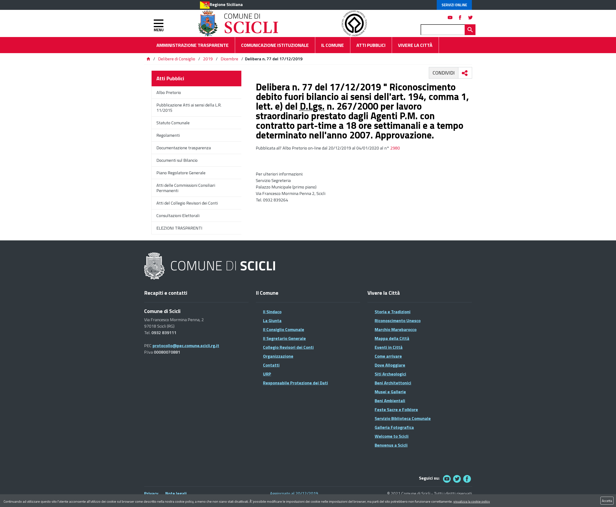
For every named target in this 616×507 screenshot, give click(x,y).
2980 (394, 148)
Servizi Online (454, 5)
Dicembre (229, 59)
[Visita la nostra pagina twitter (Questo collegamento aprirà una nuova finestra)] (470, 17)
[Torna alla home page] (148, 59)
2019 (208, 59)
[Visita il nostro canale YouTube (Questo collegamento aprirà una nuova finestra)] (457, 479)
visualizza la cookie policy (471, 501)
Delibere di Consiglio (177, 59)
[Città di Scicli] (210, 266)
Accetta (607, 500)
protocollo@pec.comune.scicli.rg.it (186, 345)
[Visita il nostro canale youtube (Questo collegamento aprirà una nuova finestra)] (450, 17)
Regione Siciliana (226, 4)
